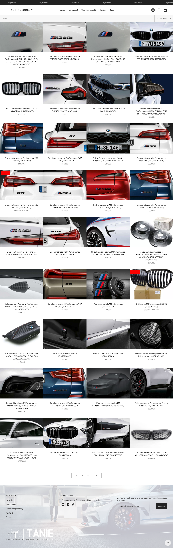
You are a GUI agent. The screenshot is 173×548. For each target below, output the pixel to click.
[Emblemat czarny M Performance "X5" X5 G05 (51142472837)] (21, 185)
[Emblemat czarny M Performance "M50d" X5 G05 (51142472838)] (65, 185)
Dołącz (161, 506)
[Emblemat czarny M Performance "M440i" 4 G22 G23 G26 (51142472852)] (21, 232)
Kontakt (9, 513)
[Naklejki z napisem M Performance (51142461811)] (108, 334)
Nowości (9, 500)
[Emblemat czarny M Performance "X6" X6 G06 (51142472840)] (65, 284)
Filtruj (5, 18)
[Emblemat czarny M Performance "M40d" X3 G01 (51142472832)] (65, 383)
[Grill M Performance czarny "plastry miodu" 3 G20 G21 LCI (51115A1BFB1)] (108, 138)
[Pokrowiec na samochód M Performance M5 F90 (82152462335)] (108, 383)
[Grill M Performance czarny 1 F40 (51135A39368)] (65, 433)
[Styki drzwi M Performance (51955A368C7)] (65, 334)
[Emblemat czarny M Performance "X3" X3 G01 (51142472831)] (21, 138)
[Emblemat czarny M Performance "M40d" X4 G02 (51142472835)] (108, 185)
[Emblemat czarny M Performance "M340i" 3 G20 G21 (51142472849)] (65, 37)
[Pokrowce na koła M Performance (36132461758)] (108, 284)
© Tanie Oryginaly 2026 (15, 539)
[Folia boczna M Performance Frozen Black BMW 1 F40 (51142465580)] (108, 433)
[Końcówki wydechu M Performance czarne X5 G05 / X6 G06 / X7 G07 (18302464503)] (21, 383)
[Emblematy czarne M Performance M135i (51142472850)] (65, 232)
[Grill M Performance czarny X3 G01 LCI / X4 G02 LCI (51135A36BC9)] (21, 89)
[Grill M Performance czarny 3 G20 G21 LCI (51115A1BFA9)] (108, 89)
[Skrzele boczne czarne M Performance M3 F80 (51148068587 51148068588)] (108, 232)
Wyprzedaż (12, 3)
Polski (10, 533)
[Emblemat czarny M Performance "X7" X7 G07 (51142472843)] (65, 138)
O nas (8, 517)
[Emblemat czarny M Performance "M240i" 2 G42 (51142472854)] (65, 89)
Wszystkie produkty (14, 508)
